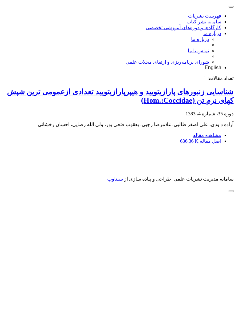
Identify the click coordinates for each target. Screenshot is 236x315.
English (213, 67)
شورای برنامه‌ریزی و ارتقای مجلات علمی (167, 62)
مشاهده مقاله (207, 135)
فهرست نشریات (204, 15)
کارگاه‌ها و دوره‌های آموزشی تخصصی (183, 27)
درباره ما (212, 33)
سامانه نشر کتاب (204, 21)
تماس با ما (198, 50)
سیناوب (115, 178)
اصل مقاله (200, 141)
